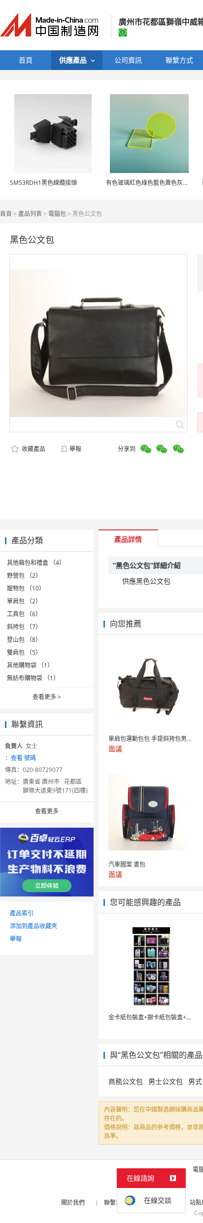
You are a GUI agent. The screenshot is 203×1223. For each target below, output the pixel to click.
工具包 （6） (24, 614)
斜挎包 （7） (24, 627)
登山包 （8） (24, 639)
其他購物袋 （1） (30, 665)
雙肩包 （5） (24, 652)
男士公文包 (165, 1081)
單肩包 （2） (24, 601)
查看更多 (47, 697)
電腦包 (57, 214)
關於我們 (73, 1202)
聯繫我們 (116, 1202)
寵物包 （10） (26, 588)
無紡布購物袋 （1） (33, 678)
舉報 (75, 449)
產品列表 (30, 214)
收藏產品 (32, 449)
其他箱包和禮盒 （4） (36, 563)
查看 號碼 (23, 758)
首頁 (6, 214)
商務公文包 (125, 1081)
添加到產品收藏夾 (33, 926)
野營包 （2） (24, 575)
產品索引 (22, 913)
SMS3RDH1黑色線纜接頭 (43, 182)
